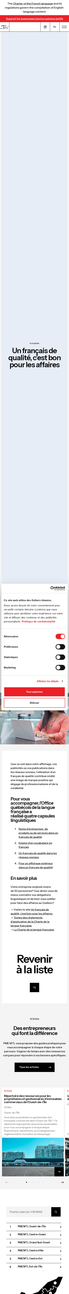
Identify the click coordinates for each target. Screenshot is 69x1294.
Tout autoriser (34, 691)
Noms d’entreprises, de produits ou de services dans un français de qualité (38, 833)
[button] (52, 1284)
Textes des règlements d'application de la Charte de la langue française (30, 921)
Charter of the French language (33, 3)
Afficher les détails (48, 681)
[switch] (60, 647)
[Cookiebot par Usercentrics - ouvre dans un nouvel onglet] (50, 588)
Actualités (34, 343)
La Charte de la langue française (34, 929)
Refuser (34, 702)
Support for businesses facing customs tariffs (34, 18)
